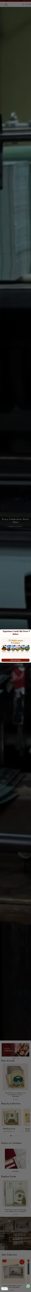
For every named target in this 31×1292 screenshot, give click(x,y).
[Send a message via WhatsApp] (28, 1286)
